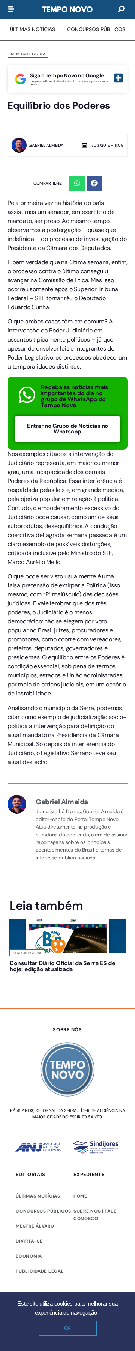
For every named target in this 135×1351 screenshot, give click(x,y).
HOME (80, 1214)
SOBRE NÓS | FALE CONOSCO (95, 1233)
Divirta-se (29, 1259)
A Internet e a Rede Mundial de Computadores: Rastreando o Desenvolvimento (98, 975)
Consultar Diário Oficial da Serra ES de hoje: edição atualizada (34, 972)
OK (67, 1328)
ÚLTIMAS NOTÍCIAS (38, 1214)
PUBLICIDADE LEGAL (40, 1289)
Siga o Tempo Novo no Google (67, 75)
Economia (29, 1274)
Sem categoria (28, 53)
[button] (77, 183)
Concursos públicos (43, 1229)
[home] (67, 9)
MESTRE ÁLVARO (35, 1244)
